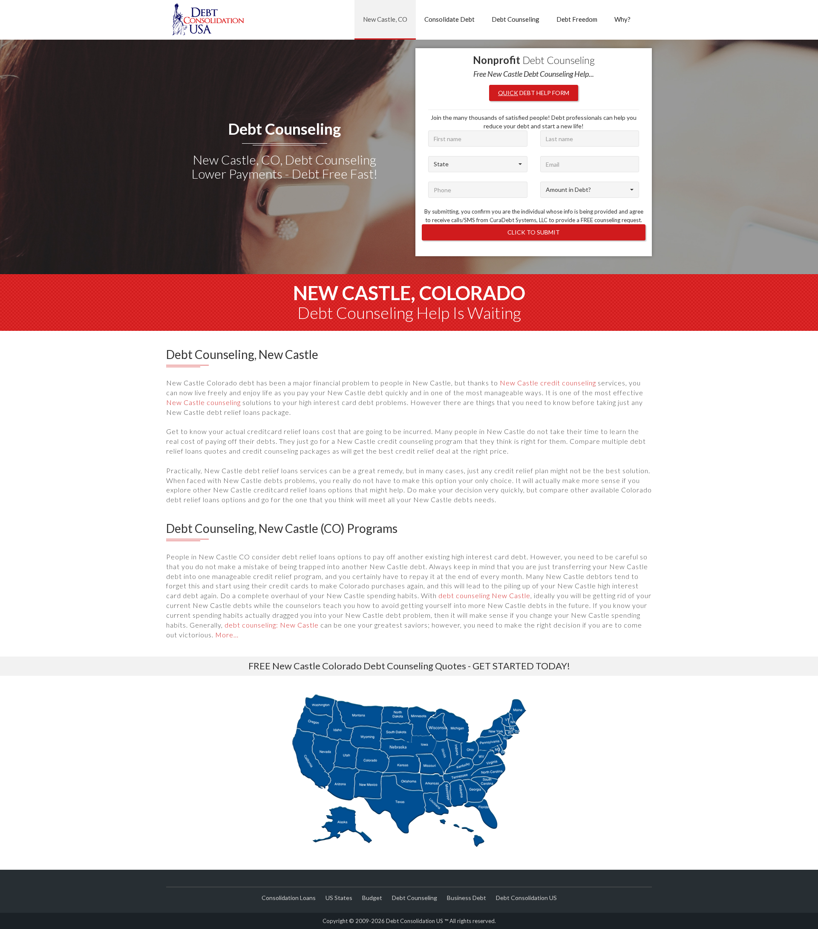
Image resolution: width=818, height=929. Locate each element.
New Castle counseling (203, 402)
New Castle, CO (385, 19)
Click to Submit (533, 232)
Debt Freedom (576, 19)
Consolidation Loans (289, 897)
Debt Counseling (515, 19)
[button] (477, 164)
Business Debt (466, 897)
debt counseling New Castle (484, 595)
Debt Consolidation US (526, 897)
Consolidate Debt (449, 19)
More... (227, 635)
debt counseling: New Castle (272, 625)
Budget (372, 897)
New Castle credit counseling (548, 383)
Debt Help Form (533, 92)
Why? (622, 19)
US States (338, 897)
